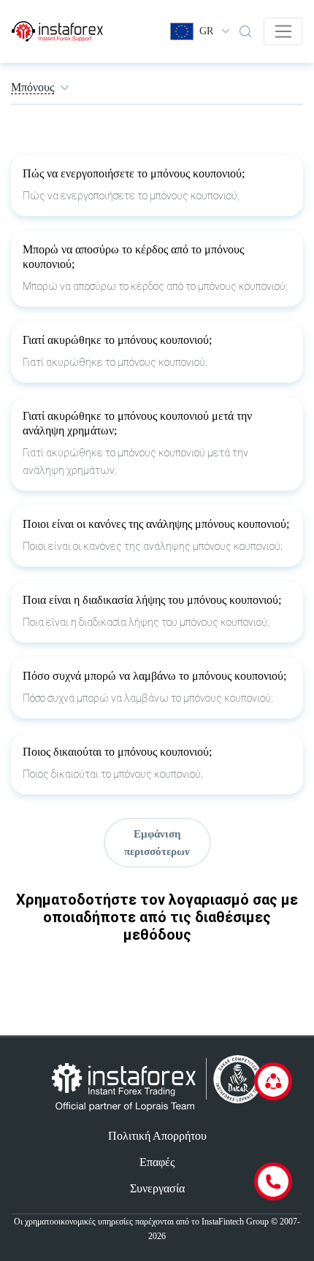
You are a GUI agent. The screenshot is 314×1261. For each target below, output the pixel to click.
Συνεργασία (157, 1188)
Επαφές (157, 1162)
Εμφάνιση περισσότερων (157, 842)
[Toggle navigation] (283, 31)
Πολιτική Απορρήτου (157, 1136)
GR (206, 31)
